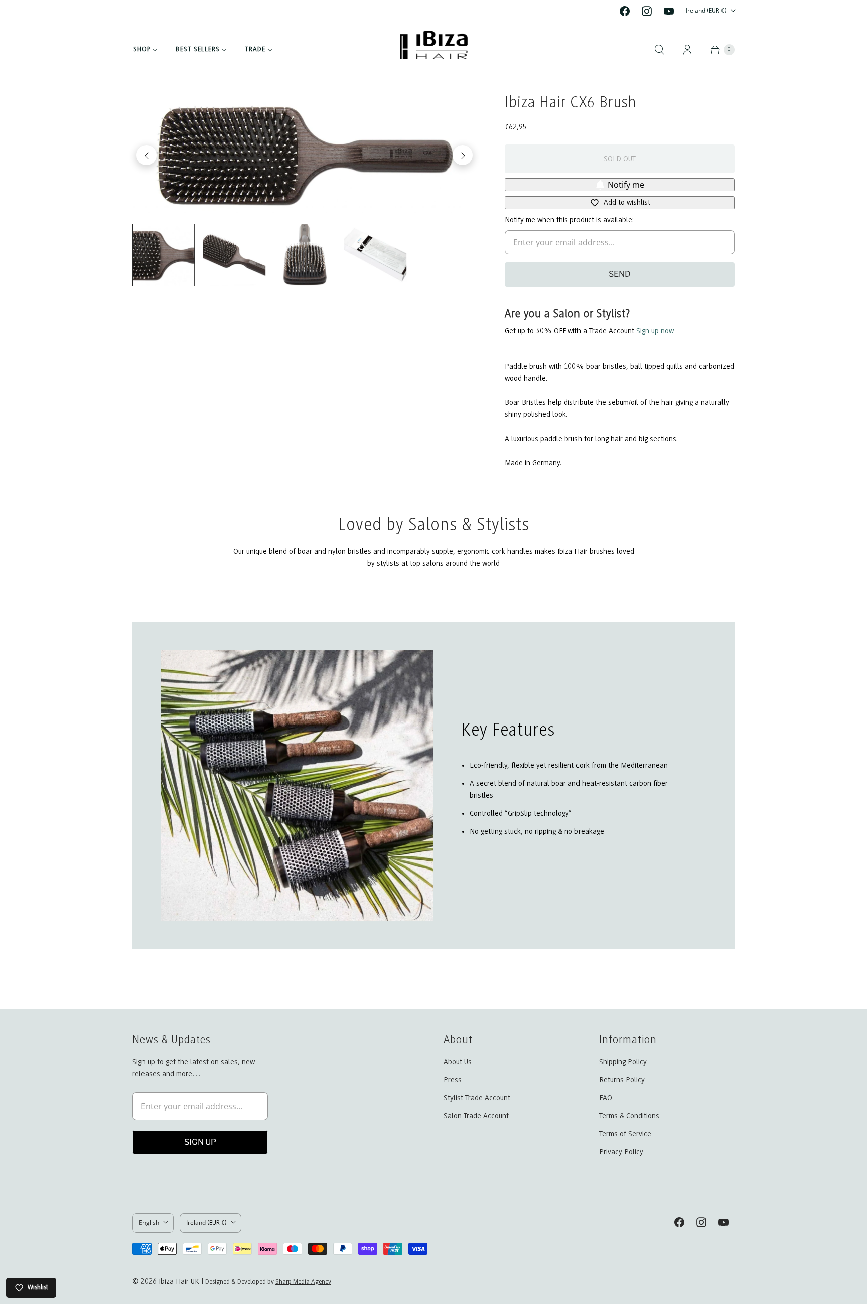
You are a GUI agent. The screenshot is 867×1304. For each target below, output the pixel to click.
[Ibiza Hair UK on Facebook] (625, 11)
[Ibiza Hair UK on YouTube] (669, 11)
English (149, 1222)
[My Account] (687, 50)
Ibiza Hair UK (179, 1282)
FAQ (605, 1098)
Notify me (626, 184)
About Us (458, 1062)
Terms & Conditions (629, 1116)
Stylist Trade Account (477, 1098)
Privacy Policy (621, 1152)
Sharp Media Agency (303, 1282)
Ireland (706, 10)
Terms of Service (625, 1134)
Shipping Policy (623, 1062)
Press (453, 1080)
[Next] (463, 155)
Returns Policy (622, 1080)
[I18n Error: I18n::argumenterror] (163, 255)
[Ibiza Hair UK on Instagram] (647, 11)
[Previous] (146, 155)
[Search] (659, 50)
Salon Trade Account (476, 1116)
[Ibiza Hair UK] (434, 50)
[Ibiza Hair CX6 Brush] (304, 155)
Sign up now (655, 331)
